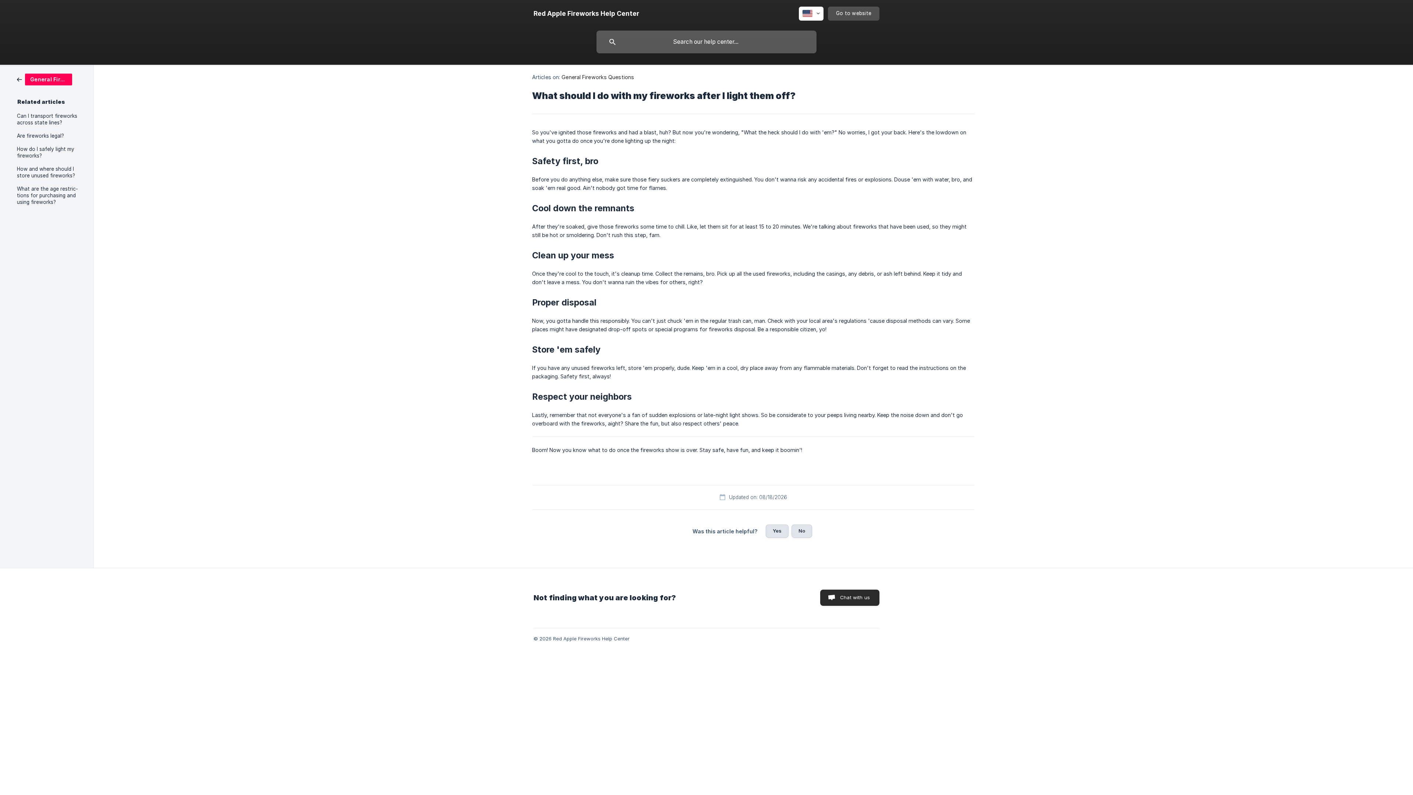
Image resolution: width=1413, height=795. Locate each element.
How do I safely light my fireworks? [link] (45, 152)
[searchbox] (706, 42)
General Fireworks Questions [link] (598, 77)
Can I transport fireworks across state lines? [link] (47, 119)
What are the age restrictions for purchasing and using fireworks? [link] (47, 195)
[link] (44, 78)
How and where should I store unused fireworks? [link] (46, 172)
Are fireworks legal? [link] (40, 136)
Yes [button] (777, 531)
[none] (586, 14)
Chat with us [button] (855, 597)
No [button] (801, 531)
